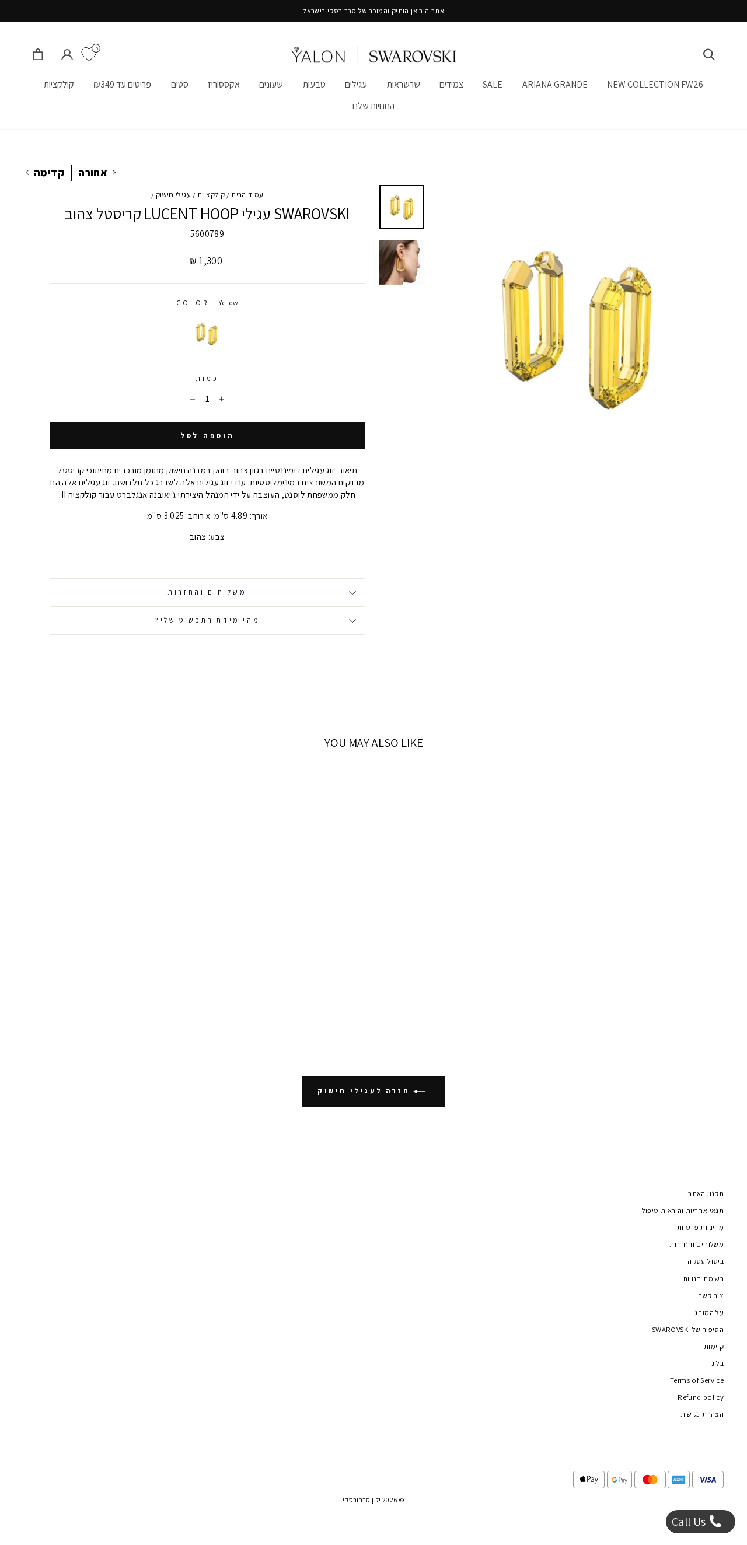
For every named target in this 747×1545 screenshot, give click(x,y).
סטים (180, 84)
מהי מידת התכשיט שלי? (207, 620)
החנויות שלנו (373, 106)
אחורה (92, 172)
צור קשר (711, 1296)
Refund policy (701, 1397)
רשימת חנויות (703, 1279)
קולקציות (59, 84)
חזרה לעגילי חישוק (365, 1090)
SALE (492, 84)
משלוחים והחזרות (207, 592)
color (207, 302)
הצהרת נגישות (702, 1414)
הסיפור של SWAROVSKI (688, 1329)
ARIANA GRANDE (555, 84)
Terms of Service (697, 1380)
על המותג (709, 1312)
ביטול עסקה (705, 1261)
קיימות (714, 1346)
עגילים (356, 84)
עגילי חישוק (173, 195)
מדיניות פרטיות (700, 1227)
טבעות (314, 84)
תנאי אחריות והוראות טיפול (683, 1210)
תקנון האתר (706, 1193)
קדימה (49, 172)
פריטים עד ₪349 (122, 84)
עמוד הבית (247, 195)
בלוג (717, 1363)
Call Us (690, 1521)
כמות (207, 378)
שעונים (271, 84)
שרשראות (403, 84)
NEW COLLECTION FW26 (655, 84)
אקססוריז (224, 84)
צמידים (451, 84)
